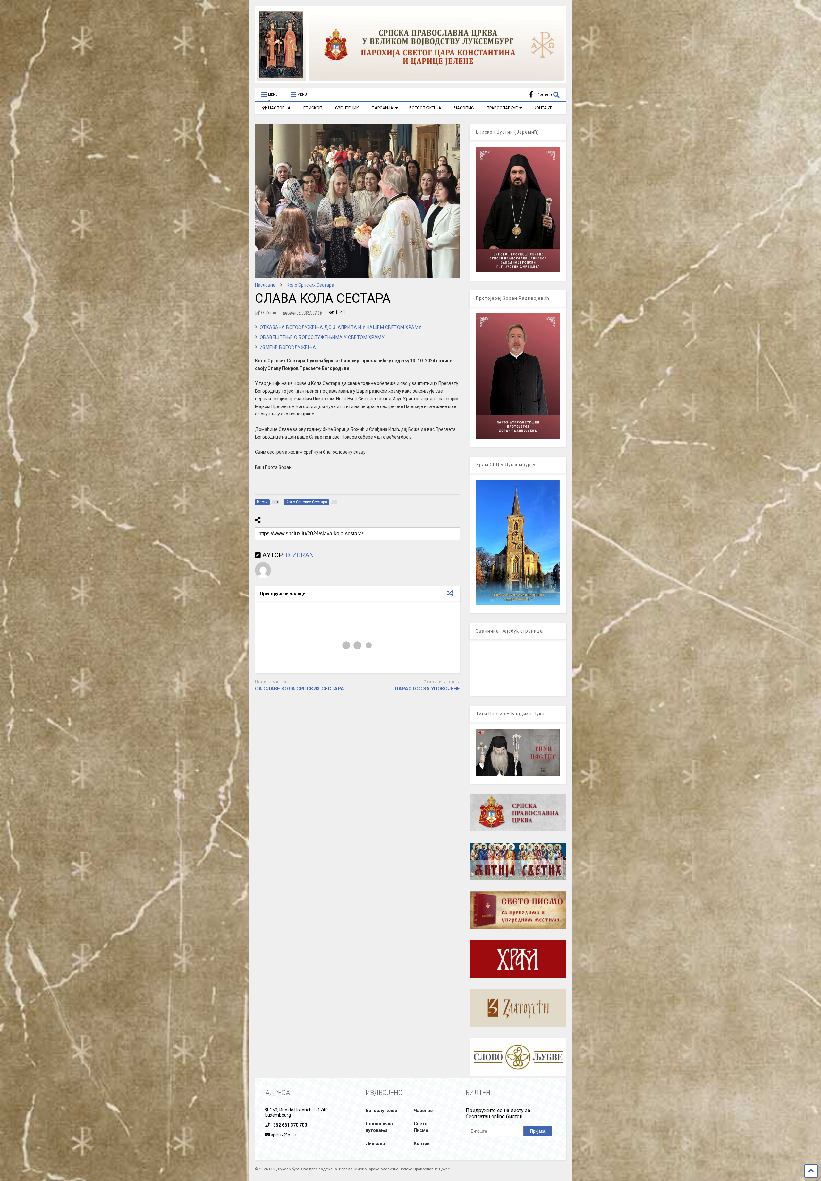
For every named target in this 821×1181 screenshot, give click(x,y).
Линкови (375, 1143)
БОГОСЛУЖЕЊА (425, 107)
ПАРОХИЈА (382, 107)
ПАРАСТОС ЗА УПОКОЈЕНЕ (427, 689)
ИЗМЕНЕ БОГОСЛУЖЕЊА (288, 347)
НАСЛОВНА (279, 107)
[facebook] (531, 94)
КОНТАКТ (543, 107)
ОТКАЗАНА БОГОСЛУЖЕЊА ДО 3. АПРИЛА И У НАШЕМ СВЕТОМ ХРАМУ (341, 327)
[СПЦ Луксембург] (410, 80)
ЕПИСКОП (312, 107)
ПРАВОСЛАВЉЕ (502, 107)
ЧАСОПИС (464, 107)
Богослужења (381, 1110)
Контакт (423, 1143)
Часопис (423, 1110)
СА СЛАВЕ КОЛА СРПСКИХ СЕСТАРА (299, 689)
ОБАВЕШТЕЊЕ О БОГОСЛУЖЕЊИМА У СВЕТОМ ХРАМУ (322, 337)
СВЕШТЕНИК (347, 107)
